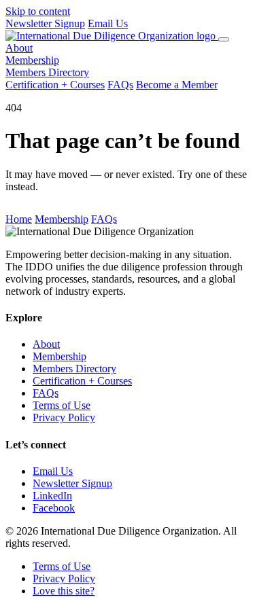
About (19, 48)
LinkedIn (52, 495)
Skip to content (37, 11)
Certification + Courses (55, 84)
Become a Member (177, 84)
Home (18, 219)
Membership (32, 60)
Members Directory (47, 72)
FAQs (120, 84)
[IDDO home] (111, 35)
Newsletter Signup (45, 23)
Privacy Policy (64, 417)
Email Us (108, 23)
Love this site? (64, 590)
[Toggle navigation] (223, 39)
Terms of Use (61, 405)
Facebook (54, 508)
